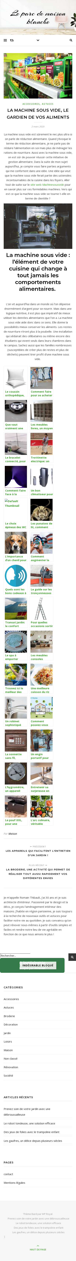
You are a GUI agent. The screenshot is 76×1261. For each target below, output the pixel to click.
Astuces (47, 103)
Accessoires (31, 103)
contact (8, 1174)
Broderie (9, 1016)
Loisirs (8, 1041)
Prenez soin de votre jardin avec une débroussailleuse (27, 1112)
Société (8, 1075)
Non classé (11, 1058)
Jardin (7, 1033)
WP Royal (47, 1214)
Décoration (11, 1024)
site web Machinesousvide (47, 184)
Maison (12, 833)
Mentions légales (14, 1182)
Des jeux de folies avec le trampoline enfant (31, 1132)
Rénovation (11, 1067)
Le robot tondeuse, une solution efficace (29, 1123)
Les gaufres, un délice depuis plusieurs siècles (33, 1141)
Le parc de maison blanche (38, 17)
